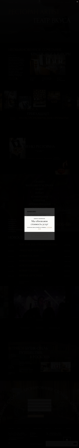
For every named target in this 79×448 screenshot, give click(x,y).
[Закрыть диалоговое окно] (77, 2)
